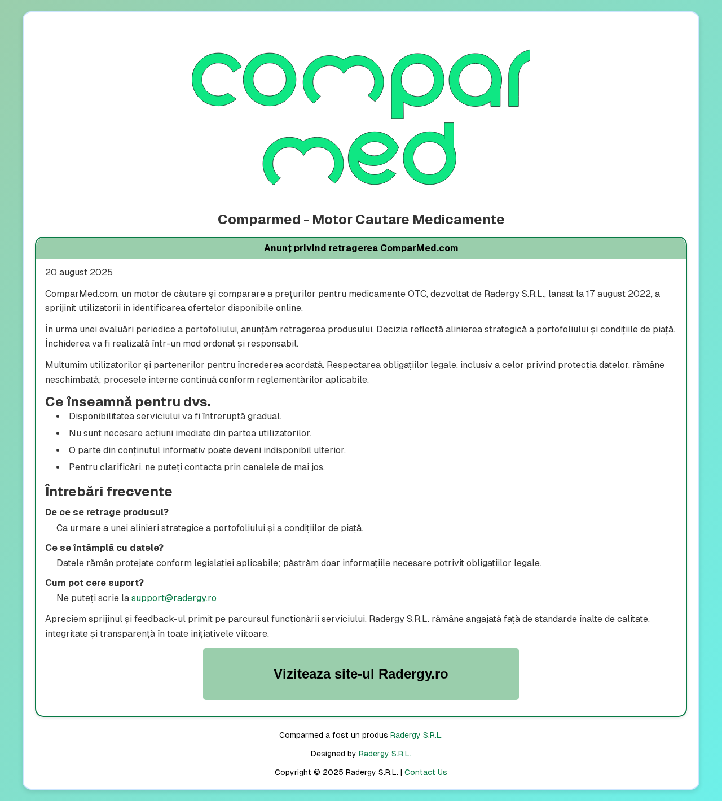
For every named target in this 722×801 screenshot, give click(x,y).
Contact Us (425, 772)
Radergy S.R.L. (416, 734)
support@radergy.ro (174, 598)
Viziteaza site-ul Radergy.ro (361, 673)
